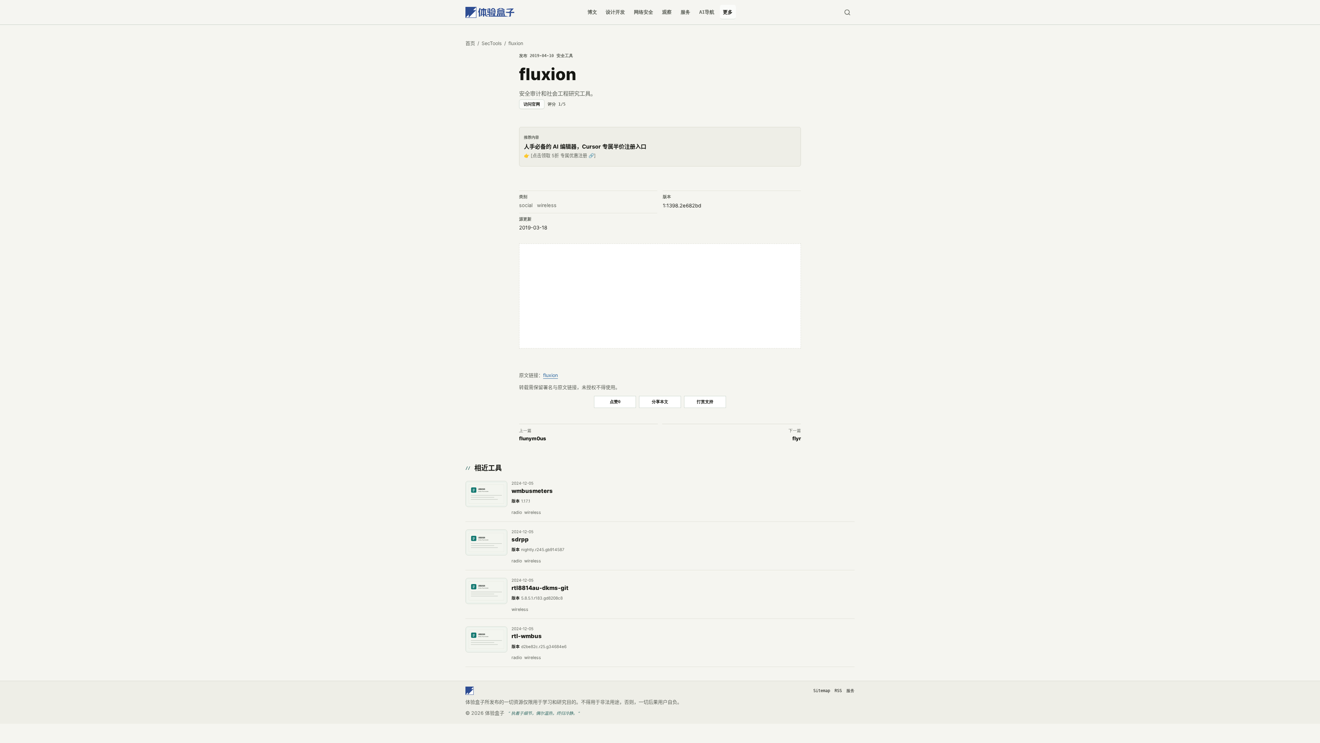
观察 (667, 12)
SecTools (492, 43)
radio (517, 512)
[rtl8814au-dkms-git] (486, 591)
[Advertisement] (660, 296)
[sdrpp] (486, 542)
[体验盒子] (489, 12)
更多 (728, 12)
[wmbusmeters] (486, 494)
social (525, 205)
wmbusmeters (532, 490)
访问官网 (532, 104)
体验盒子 (494, 713)
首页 (470, 43)
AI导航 (706, 12)
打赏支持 (705, 401)
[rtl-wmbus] (486, 639)
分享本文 (660, 401)
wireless (547, 205)
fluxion (550, 375)
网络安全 (643, 12)
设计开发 (615, 12)
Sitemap (821, 690)
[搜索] (847, 12)
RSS (838, 690)
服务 (685, 12)
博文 (592, 12)
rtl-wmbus (527, 636)
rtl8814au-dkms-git (540, 587)
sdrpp (520, 539)
